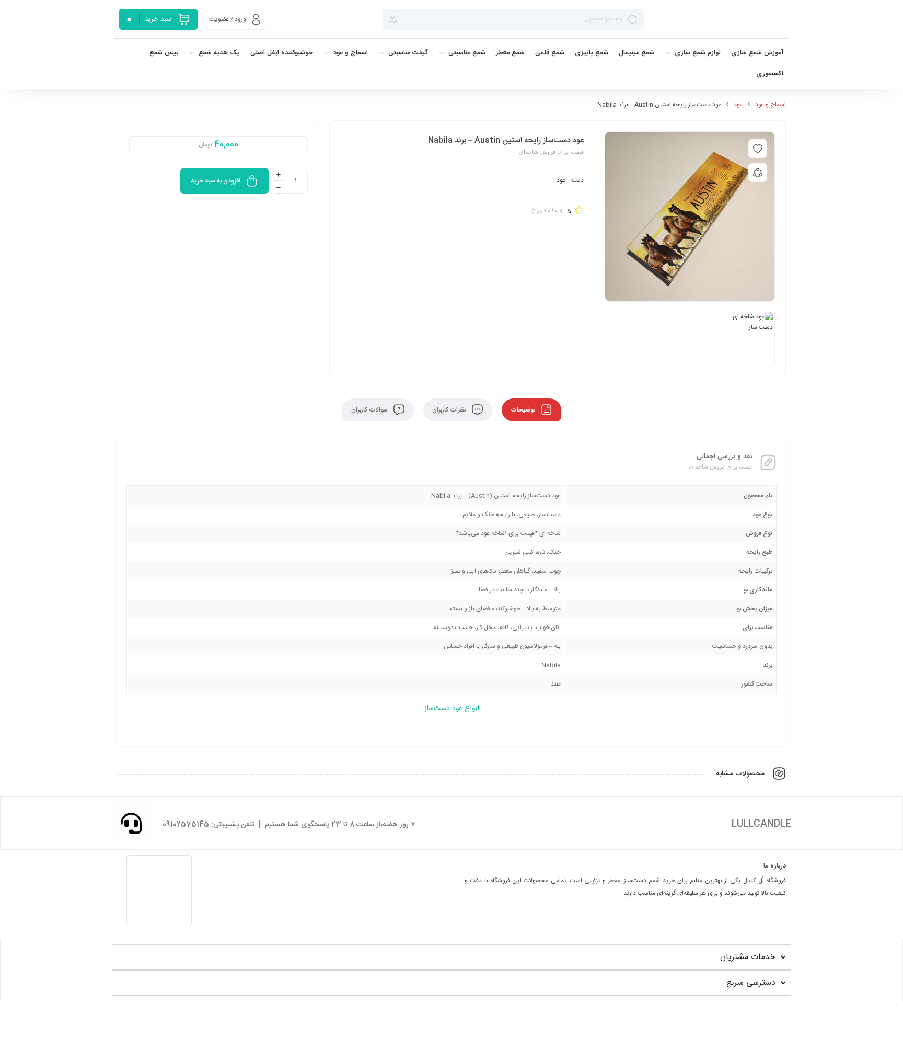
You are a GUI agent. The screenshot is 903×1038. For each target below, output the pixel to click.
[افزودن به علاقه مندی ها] (757, 148)
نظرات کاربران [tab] (450, 410)
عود (738, 104)
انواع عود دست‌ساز (451, 708)
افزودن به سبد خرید (215, 181)
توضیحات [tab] (524, 410)
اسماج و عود (770, 104)
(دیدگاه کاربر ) (547, 211)
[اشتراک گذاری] (757, 172)
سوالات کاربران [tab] (370, 410)
